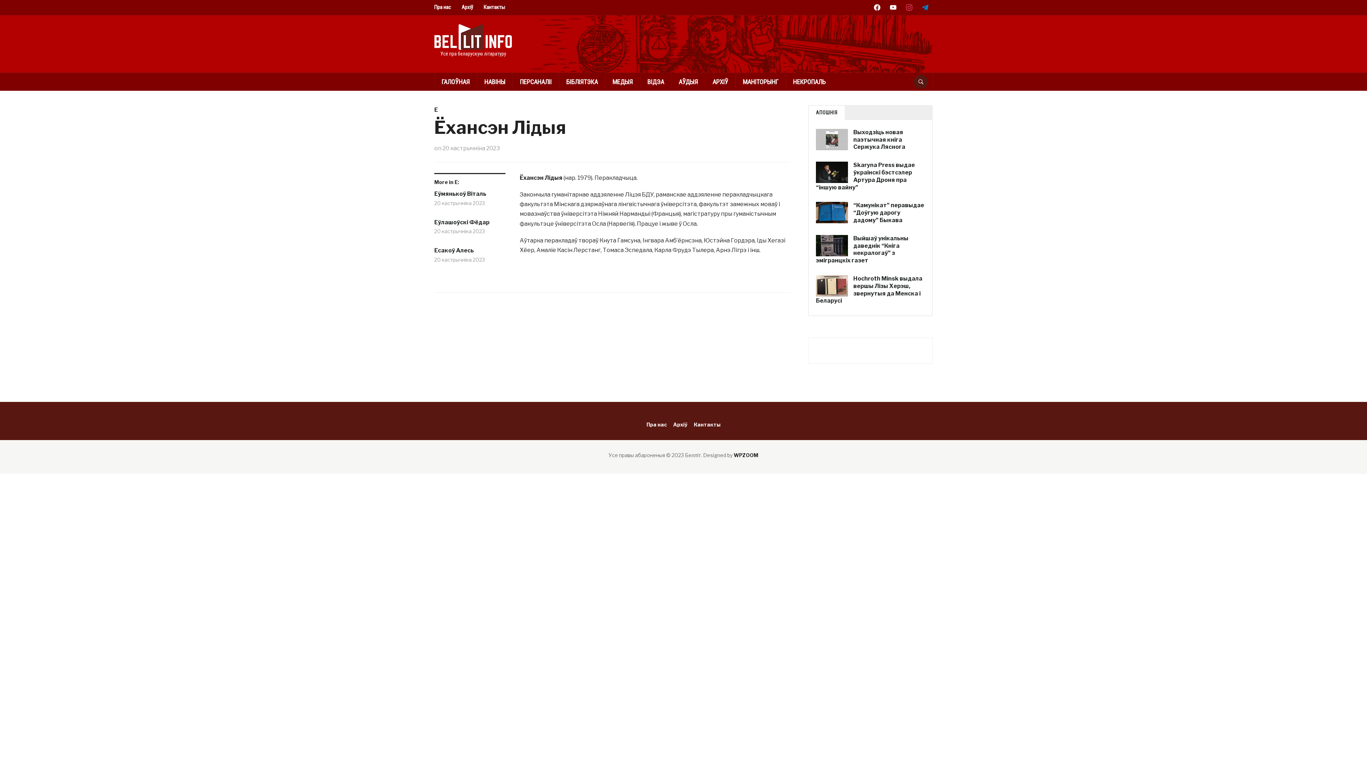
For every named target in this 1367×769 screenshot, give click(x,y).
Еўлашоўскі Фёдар (461, 222)
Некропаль (809, 81)
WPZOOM (746, 455)
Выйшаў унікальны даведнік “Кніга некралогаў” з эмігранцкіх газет (862, 249)
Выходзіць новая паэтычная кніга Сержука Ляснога (879, 140)
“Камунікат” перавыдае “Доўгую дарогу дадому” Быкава (888, 213)
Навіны (495, 81)
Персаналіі (536, 81)
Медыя (623, 81)
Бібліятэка (582, 81)
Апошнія (827, 112)
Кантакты (494, 7)
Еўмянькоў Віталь (460, 193)
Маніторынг (761, 81)
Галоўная (456, 81)
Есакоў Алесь (454, 250)
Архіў (467, 7)
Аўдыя (688, 81)
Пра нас (442, 7)
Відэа (656, 81)
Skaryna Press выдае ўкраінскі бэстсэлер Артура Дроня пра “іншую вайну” (865, 176)
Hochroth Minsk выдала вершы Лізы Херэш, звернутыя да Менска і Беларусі (869, 289)
